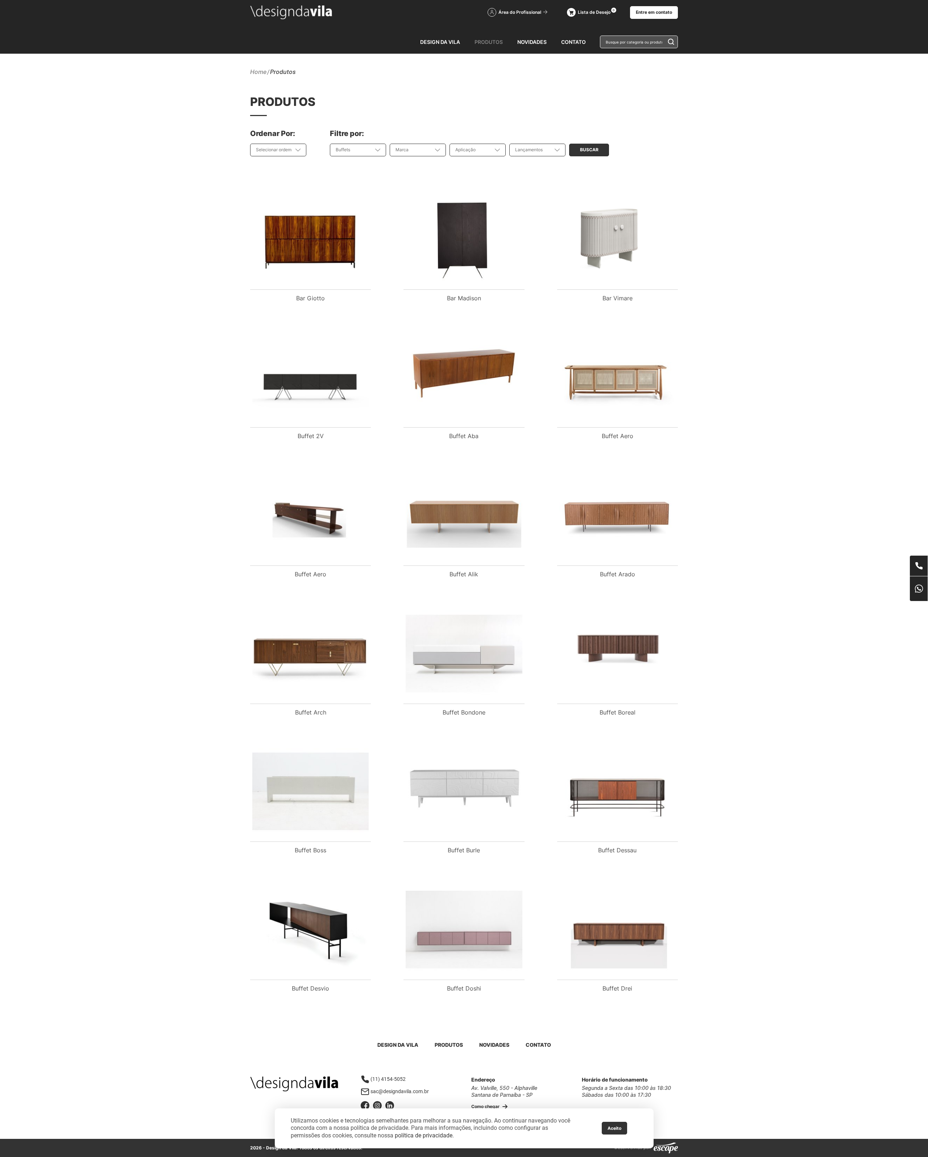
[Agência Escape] (666, 1147)
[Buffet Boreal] (617, 653)
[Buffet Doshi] (463, 929)
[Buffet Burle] (463, 791)
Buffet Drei (617, 988)
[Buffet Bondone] (463, 653)
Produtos (489, 42)
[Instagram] (377, 1105)
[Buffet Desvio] (310, 929)
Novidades (532, 42)
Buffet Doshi (464, 988)
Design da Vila (440, 42)
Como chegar (486, 1106)
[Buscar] (668, 41)
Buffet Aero (617, 436)
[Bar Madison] (463, 239)
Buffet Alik (464, 574)
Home (258, 71)
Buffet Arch (310, 712)
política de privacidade (423, 1135)
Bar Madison (464, 298)
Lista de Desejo (594, 12)
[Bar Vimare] (617, 239)
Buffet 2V (311, 436)
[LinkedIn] (389, 1105)
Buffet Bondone (464, 712)
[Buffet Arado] (617, 515)
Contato (573, 42)
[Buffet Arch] (310, 653)
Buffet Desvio (310, 988)
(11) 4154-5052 (388, 1079)
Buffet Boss (310, 850)
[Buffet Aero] (617, 377)
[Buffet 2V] (310, 377)
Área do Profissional (520, 12)
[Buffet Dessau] (617, 791)
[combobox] (278, 150)
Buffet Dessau (617, 850)
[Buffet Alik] (463, 515)
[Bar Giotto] (310, 239)
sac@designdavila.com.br (399, 1091)
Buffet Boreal (617, 712)
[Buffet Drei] (617, 929)
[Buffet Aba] (463, 377)
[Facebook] (365, 1105)
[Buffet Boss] (310, 791)
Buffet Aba (463, 436)
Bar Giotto (310, 298)
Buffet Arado (617, 574)
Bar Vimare (617, 298)
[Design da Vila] (291, 12)
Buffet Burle (464, 850)
